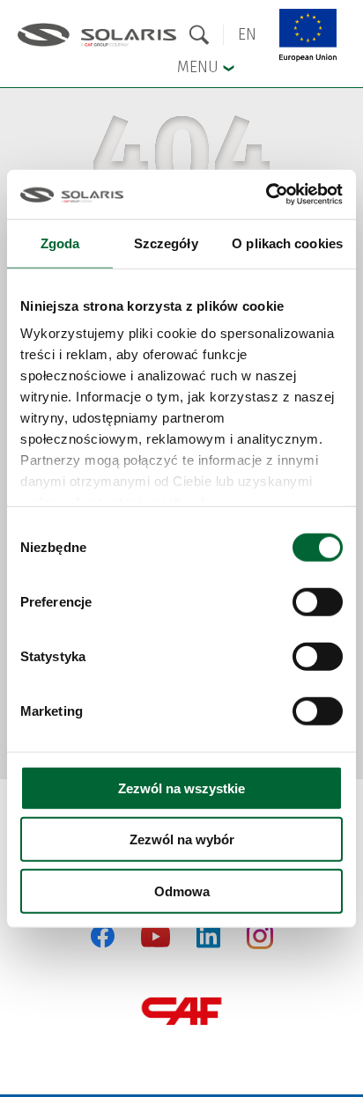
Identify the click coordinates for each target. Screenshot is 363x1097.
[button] (247, 35)
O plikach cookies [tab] (287, 242)
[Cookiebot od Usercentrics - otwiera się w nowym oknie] (266, 194)
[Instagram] (260, 945)
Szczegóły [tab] (166, 242)
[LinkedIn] (208, 936)
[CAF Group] (181, 1011)
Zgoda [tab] (60, 242)
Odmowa (182, 890)
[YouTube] (155, 943)
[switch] (318, 601)
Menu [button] (200, 67)
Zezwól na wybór (182, 839)
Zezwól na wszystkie (181, 787)
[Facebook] (103, 936)
